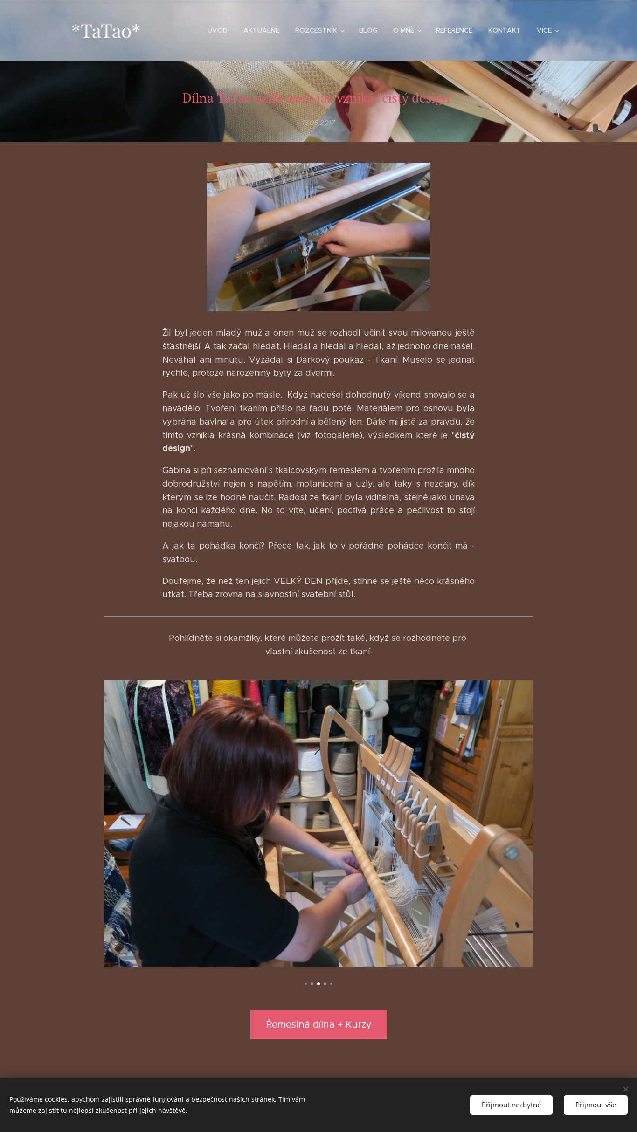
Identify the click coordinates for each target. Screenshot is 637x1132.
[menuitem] (217, 30)
